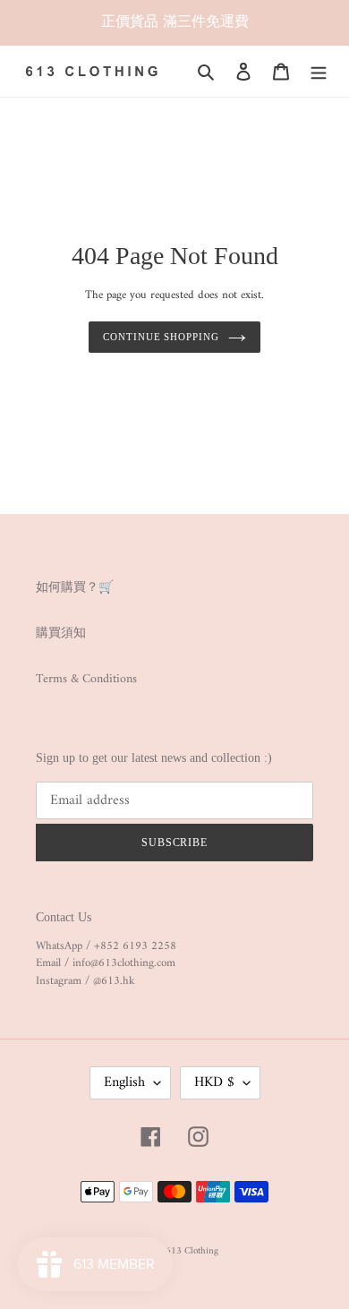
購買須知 (61, 633)
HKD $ (214, 1082)
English (124, 1082)
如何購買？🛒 (75, 588)
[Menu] (318, 71)
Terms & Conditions (86, 679)
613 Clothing (192, 1251)
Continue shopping (160, 336)
